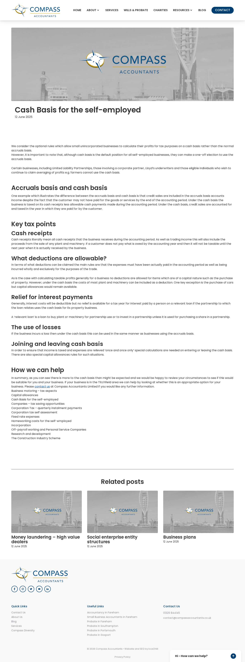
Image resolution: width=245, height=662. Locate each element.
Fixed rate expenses (25, 417)
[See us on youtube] (39, 589)
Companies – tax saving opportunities (38, 404)
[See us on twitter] (31, 589)
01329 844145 (171, 613)
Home (77, 10)
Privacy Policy (122, 657)
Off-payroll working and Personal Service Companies (48, 430)
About (91, 10)
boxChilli (153, 649)
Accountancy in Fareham (103, 612)
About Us (16, 617)
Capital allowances (24, 395)
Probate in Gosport (99, 635)
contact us (42, 386)
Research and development (31, 434)
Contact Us (18, 612)
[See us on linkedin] (47, 589)
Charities (160, 10)
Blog (202, 10)
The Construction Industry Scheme (35, 438)
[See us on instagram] (23, 589)
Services (111, 10)
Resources (181, 10)
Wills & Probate (136, 10)
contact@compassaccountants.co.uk (187, 618)
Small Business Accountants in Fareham (112, 617)
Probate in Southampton (102, 626)
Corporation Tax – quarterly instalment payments (46, 408)
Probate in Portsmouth (101, 630)
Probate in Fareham (99, 621)
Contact (222, 10)
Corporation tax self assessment (34, 412)
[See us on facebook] (14, 589)
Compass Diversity (23, 630)
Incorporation (21, 425)
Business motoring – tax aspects (34, 391)
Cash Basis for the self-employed (34, 399)
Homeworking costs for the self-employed (41, 421)
